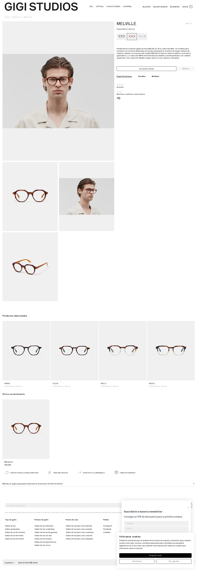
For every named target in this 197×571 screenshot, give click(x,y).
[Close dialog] (188, 507)
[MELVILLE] (122, 36)
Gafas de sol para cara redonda (79, 526)
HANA (7, 383)
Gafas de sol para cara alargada (79, 539)
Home (7, 17)
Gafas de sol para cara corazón (79, 535)
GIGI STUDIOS (24, 562)
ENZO (152, 383)
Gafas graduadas (12, 529)
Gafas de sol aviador (43, 539)
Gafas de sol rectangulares (45, 532)
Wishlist (185, 68)
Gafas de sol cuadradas (44, 529)
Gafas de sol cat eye (43, 535)
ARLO (103, 383)
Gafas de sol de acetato (15, 532)
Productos (17, 17)
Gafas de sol (10, 526)
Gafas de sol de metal (14, 535)
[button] (91, 6)
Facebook (107, 529)
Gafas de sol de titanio (14, 539)
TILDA (55, 383)
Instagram (107, 526)
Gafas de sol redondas (43, 526)
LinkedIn (106, 532)
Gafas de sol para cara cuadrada (79, 532)
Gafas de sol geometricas (45, 542)
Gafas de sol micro (42, 545)
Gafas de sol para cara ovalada (79, 529)
